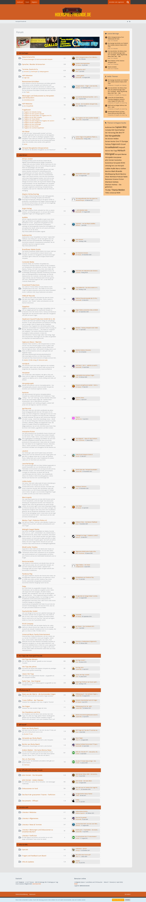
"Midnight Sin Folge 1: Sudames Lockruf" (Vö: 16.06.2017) (91, 535)
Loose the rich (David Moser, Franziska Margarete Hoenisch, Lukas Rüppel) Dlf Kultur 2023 (116, 99)
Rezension (108, 179)
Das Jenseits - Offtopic (30, 801)
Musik (117, 174)
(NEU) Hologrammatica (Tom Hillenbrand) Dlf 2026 (90, 57)
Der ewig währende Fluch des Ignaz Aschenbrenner (90, 198)
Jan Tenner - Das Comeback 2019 (85, 626)
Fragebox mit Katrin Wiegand (32, 121)
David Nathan (120, 130)
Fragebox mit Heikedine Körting (32, 112)
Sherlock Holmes (111, 182)
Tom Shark (79, 506)
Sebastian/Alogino (80, 200)
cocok (77, 801)
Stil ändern (127, 894)
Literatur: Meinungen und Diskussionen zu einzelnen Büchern (37, 831)
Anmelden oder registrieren (116, 2)
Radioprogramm (44, 71)
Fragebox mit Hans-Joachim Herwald (34, 114)
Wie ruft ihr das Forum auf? (83, 854)
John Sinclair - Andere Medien (32, 780)
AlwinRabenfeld (79, 138)
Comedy (108, 130)
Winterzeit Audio (43, 360)
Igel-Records (26, 408)
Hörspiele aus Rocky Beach (32, 738)
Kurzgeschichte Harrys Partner (84, 794)
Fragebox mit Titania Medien (32, 119)
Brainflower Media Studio (31, 249)
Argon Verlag (27, 208)
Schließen (127, 900)
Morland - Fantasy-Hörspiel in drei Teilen (87, 328)
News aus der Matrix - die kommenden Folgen (39, 694)
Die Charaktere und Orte (31, 712)
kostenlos (118, 160)
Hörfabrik (25, 364)
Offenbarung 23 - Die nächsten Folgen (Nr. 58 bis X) (90, 694)
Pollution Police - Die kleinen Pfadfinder (86, 522)
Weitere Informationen (118, 900)
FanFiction (27, 765)
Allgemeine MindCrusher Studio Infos (86, 551)
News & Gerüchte (28, 57)
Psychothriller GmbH (29, 611)
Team (27, 92)
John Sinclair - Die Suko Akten (84, 781)
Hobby (77, 800)
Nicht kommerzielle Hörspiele (44, 59)
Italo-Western (79, 239)
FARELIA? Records (28, 296)
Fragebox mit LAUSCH (48, 121)
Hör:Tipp (114, 151)
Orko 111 (78, 740)
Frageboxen (26, 110)
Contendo (78, 272)
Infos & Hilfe (23, 845)
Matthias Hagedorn (80, 813)
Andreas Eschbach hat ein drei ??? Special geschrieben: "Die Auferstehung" (96, 744)
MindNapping (110, 174)
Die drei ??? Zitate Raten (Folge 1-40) (86, 761)
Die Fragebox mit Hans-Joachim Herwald (87, 118)
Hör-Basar (25, 131)
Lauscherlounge (28, 464)
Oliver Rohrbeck (111, 177)
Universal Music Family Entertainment (36, 634)
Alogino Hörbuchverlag (30, 194)
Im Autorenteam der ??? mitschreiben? (86, 836)
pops (77, 59)
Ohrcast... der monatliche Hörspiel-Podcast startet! (89, 104)
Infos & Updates (28, 862)
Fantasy (108, 144)
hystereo (25, 392)
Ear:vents (26, 71)
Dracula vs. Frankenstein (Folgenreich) (86, 641)
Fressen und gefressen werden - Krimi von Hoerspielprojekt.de (93, 385)
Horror (107, 151)
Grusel (123, 144)
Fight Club (26, 78)
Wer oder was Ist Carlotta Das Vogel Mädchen (88, 787)
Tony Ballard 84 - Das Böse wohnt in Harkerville (89, 287)
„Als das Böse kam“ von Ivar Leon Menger (87, 823)
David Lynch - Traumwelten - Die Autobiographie (89, 830)
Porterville (78, 614)
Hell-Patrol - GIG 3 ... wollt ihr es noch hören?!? (88, 365)
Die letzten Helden (112, 139)
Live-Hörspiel (119, 166)
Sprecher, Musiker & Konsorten (33, 64)
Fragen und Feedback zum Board (34, 856)
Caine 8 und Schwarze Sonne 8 (84, 454)
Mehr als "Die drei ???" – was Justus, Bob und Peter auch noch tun (94, 752)
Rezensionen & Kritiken (30, 81)
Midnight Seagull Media (30, 529)
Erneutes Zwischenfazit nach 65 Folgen (86, 700)
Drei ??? (118, 141)
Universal (113, 193)
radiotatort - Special (81, 848)
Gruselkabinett (112, 147)
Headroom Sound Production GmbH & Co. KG (38, 319)
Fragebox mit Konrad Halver (31, 115)
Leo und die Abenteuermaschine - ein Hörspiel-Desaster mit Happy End (95, 97)
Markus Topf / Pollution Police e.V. (34, 520)
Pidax (24, 586)
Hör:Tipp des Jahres (29, 667)
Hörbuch (121, 150)
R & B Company (27, 624)
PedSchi (77, 753)
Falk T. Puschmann (80, 440)
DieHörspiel (34, 71)
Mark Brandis (116, 171)
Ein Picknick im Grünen (82, 253)
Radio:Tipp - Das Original (31, 681)
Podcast (120, 177)
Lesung (108, 165)
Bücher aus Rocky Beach (31, 744)
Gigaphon (25, 306)
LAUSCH (25, 451)
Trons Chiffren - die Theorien (32, 700)
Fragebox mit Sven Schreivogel (32, 124)
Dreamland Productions (30, 285)
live (112, 166)
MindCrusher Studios (29, 547)
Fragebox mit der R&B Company (33, 117)
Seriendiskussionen (29, 100)
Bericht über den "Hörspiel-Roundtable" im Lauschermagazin (92, 469)
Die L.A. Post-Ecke (28, 759)
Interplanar (117, 157)
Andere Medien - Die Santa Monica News (36, 750)
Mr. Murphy (78, 65)
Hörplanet (26, 373)
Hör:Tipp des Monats (30, 659)
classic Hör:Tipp (28, 674)
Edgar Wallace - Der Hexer (83, 565)
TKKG (107, 193)
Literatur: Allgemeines (30, 818)
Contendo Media (28, 262)
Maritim (26, 360)
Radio (125, 177)
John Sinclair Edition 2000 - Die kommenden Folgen (90, 774)
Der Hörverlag (110, 133)
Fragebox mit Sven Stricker (31, 126)
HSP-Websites (27, 104)
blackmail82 (78, 77)
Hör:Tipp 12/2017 (80, 660)
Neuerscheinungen (29, 59)
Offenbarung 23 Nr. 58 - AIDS (84, 706)
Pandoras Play (27, 574)
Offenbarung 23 (24, 690)
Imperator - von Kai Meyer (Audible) (85, 223)
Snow (77, 71)
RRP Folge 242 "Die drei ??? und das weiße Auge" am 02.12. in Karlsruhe (95, 730)
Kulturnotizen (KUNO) (82, 811)
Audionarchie (27, 235)
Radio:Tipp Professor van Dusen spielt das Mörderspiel (91, 682)
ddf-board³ (22, 725)
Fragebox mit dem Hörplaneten (32, 122)
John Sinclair (109, 160)
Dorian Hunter (110, 141)
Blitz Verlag (33, 360)
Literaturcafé (23, 807)
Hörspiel (109, 154)
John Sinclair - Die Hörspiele (32, 775)
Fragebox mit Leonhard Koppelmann (34, 128)
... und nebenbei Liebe (81, 210)
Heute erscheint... (112, 67)
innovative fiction (28, 431)
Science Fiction (118, 179)
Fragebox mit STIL (46, 115)
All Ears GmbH (27, 159)
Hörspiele (109, 157)
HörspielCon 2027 (80, 69)
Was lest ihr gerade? (81, 817)
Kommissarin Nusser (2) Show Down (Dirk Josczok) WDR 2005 (116, 112)
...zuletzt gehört (80, 75)
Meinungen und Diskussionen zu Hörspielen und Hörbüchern (38, 97)
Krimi (123, 163)
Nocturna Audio (28, 561)
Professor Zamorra (81, 486)
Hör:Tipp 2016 (79, 667)
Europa (125, 141)
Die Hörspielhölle (28, 106)
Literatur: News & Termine (32, 825)
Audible (25, 217)
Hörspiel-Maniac (121, 154)
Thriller (108, 190)
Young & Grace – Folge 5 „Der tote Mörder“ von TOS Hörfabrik (93, 86)
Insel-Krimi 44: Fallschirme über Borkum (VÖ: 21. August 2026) (93, 270)
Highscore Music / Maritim (31, 342)
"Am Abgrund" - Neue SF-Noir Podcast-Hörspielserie (90, 438)
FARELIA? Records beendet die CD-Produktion (88, 298)
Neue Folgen (79, 738)
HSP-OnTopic (23, 53)
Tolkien (77, 795)
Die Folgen (26, 706)
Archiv (25, 144)
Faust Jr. (78, 417)
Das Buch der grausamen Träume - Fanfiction (38, 795)
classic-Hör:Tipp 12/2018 (82, 674)
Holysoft (122, 147)
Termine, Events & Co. (30, 69)
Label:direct (23, 155)
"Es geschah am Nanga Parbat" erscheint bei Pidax (90, 596)
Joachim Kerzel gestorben (83, 63)
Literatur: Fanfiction (29, 836)
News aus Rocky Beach (30, 728)
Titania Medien (118, 189)
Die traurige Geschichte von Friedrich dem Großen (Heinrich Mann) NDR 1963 (118, 45)
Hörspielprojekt (28, 383)
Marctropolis (27, 497)
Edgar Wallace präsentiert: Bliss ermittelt (87, 310)
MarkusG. (78, 87)
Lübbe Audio (26, 481)
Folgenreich (115, 144)
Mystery (123, 174)
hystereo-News (80, 397)
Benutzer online (80, 879)
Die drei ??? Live (28, 734)
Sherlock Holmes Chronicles (83, 350)
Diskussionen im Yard (30, 788)
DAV (112, 130)
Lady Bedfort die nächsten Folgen (85, 375)
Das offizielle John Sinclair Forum (30, 770)
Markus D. (78, 537)
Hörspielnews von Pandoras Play (85, 577)
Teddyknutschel (79, 566)
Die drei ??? (120, 132)
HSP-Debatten (27, 75)
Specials (25, 849)
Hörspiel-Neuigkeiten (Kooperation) (35, 148)
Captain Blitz (79, 119)
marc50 (77, 456)
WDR (118, 193)
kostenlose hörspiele (112, 163)
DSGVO (78, 861)
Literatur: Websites (29, 812)
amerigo (78, 850)
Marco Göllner (121, 168)
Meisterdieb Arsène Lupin (83, 174)
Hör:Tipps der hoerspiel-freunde (30, 656)
